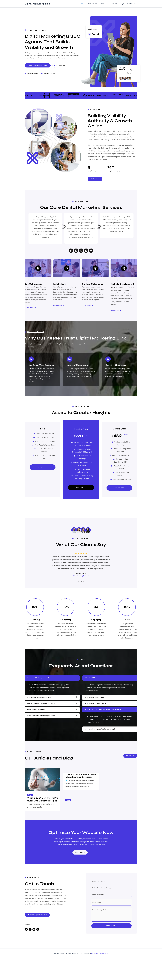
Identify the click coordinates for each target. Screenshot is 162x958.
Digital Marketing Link (37, 3)
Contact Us (131, 4)
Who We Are (92, 4)
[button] (107, 3)
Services (103, 4)
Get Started (42, 467)
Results (114, 4)
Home (82, 4)
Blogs (122, 4)
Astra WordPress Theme (99, 953)
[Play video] (54, 65)
